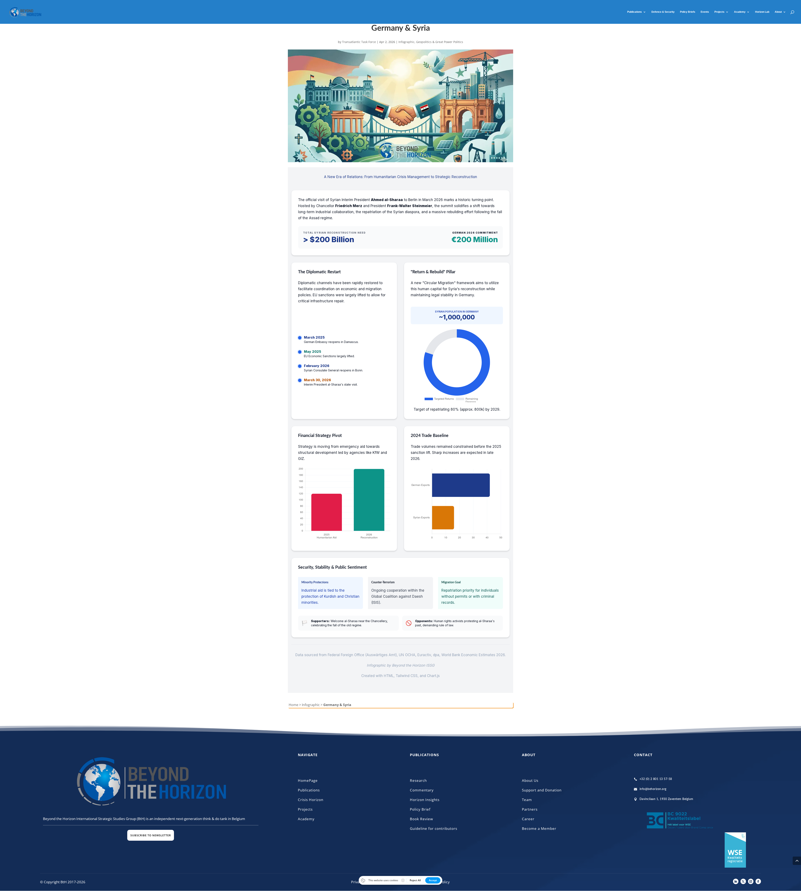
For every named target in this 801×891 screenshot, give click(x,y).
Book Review (421, 818)
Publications (634, 11)
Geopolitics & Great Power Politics (439, 42)
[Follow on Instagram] (750, 881)
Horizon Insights (425, 799)
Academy (306, 818)
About (778, 11)
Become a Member (539, 828)
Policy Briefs (687, 11)
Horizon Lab (762, 11)
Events (705, 11)
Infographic (406, 42)
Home (293, 704)
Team (527, 799)
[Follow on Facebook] (758, 881)
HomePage (308, 780)
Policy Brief (420, 809)
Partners (530, 809)
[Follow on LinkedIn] (735, 881)
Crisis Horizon (310, 799)
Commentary (422, 790)
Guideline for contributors (433, 828)
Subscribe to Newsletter (150, 835)
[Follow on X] (743, 881)
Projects (719, 11)
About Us (530, 780)
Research (418, 780)
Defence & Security (663, 11)
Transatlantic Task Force (359, 42)
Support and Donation (542, 790)
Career (528, 818)
